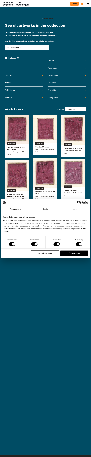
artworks (9, 109)
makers (19, 109)
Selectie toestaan (45, 253)
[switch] (34, 244)
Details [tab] (45, 209)
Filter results (59, 109)
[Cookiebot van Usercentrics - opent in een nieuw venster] (78, 202)
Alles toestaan (74, 253)
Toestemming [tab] (15, 209)
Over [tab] (75, 209)
